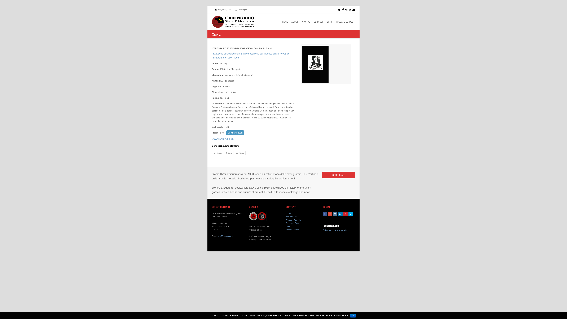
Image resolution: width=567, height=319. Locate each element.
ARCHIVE (306, 21)
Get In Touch (338, 175)
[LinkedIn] (350, 9)
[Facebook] (343, 9)
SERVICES (319, 21)
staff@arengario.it (225, 236)
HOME (285, 21)
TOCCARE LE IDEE (344, 21)
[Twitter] (339, 9)
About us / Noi (292, 216)
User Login (242, 9)
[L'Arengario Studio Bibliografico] (233, 22)
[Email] (353, 9)
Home (288, 213)
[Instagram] (335, 214)
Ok (353, 316)
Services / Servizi (293, 223)
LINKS (330, 21)
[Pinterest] (345, 214)
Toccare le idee (292, 229)
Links (288, 226)
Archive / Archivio (293, 219)
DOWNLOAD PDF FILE (223, 138)
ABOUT (294, 21)
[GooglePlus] (330, 214)
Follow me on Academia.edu (335, 230)
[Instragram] (346, 9)
